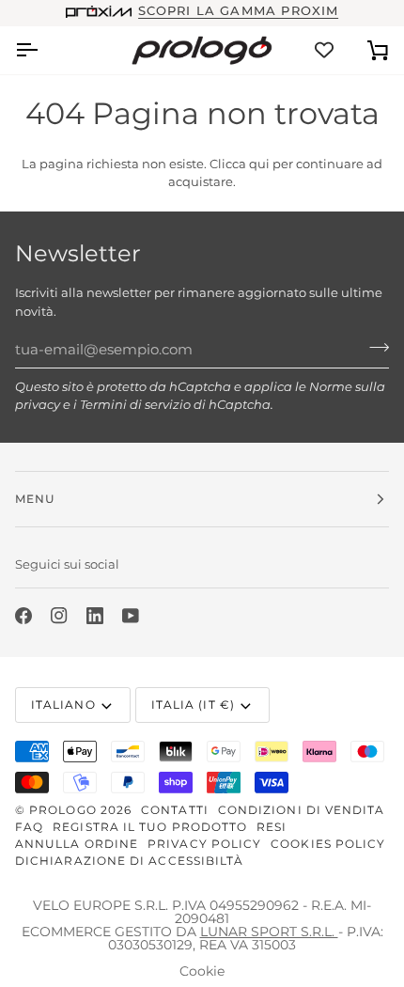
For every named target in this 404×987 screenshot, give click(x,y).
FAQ (29, 827)
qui (259, 163)
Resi (271, 827)
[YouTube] (130, 615)
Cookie (202, 971)
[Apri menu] (43, 50)
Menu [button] (34, 499)
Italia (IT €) (193, 704)
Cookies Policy (328, 844)
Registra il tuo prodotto (150, 827)
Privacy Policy (204, 844)
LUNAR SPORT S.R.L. (269, 931)
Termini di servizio (135, 404)
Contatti (175, 810)
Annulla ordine (76, 844)
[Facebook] (23, 615)
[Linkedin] (94, 615)
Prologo (63, 810)
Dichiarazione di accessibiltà (129, 861)
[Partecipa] (373, 347)
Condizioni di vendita (301, 810)
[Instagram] (59, 615)
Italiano (63, 704)
